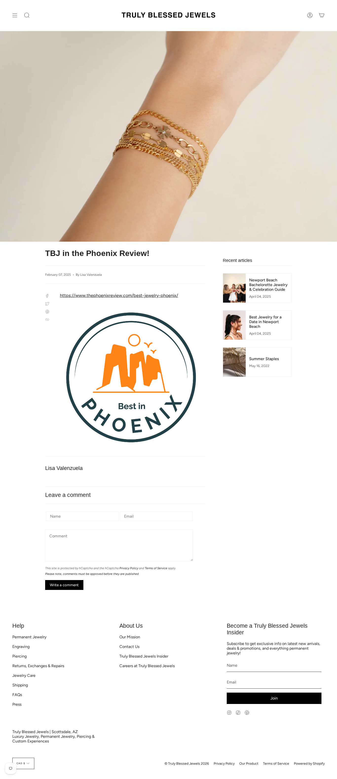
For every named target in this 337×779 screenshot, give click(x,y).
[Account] (310, 15)
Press (16, 704)
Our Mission (129, 637)
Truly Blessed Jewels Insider (143, 656)
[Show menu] (15, 15)
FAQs (17, 694)
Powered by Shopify (309, 763)
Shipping (20, 685)
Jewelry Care (24, 675)
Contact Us (129, 646)
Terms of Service (156, 568)
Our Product (248, 763)
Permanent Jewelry (29, 637)
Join (274, 698)
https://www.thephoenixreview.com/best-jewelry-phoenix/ (119, 295)
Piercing (19, 656)
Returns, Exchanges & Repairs (38, 665)
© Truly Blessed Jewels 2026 (187, 763)
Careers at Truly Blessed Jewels (147, 665)
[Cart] (322, 15)
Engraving (21, 646)
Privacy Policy (128, 568)
